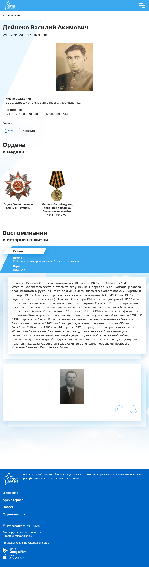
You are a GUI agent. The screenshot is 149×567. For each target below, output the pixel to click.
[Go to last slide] (119, 409)
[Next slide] (133, 409)
